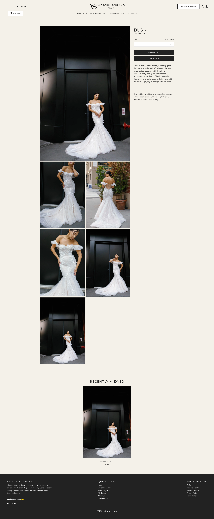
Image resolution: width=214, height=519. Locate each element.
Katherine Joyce (117, 13)
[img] (203, 6)
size (135, 40)
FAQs (189, 485)
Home (100, 485)
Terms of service (193, 490)
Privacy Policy (192, 493)
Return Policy (192, 496)
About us (101, 496)
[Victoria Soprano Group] (107, 6)
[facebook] (18, 6)
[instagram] (22, 6)
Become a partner (193, 487)
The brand (81, 13)
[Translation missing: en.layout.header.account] (207, 6)
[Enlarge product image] (85, 93)
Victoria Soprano (98, 13)
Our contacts (103, 498)
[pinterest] (25, 6)
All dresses (133, 13)
